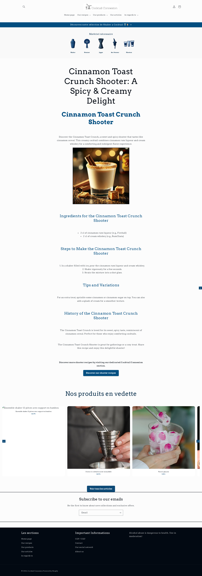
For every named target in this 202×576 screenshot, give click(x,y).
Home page (26, 539)
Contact (79, 543)
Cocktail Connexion (35, 571)
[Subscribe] (120, 513)
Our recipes (26, 543)
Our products (27, 547)
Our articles (27, 552)
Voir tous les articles (101, 489)
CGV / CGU (80, 539)
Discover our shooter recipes (101, 373)
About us (79, 552)
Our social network (84, 547)
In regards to (27, 556)
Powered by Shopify (50, 571)
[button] (24, 6)
